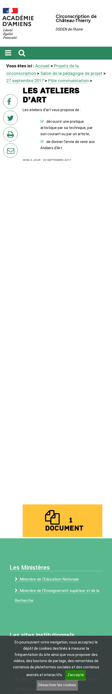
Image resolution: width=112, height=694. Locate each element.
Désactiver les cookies (57, 685)
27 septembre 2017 (25, 80)
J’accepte (75, 675)
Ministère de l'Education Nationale (49, 579)
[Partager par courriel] (7, 147)
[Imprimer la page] (11, 136)
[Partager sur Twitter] (11, 119)
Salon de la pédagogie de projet (71, 73)
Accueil (42, 65)
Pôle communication (68, 80)
